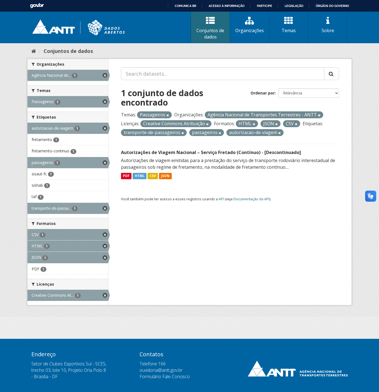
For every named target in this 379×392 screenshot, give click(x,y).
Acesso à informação (226, 6)
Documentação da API (251, 198)
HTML (140, 176)
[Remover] (167, 115)
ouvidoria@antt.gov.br (161, 370)
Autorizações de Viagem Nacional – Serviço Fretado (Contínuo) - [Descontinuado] (211, 152)
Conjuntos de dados (210, 33)
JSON (165, 176)
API (221, 198)
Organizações (249, 30)
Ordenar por (263, 93)
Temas (289, 30)
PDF (126, 176)
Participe (264, 6)
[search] (331, 73)
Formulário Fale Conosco (165, 376)
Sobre (328, 30)
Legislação (294, 6)
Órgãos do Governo (332, 6)
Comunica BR (185, 6)
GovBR (37, 5)
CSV (153, 176)
